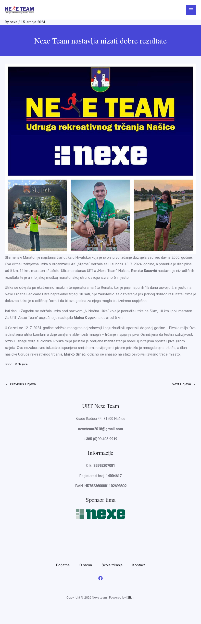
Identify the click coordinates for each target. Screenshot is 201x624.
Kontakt (138, 565)
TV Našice (20, 364)
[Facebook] (100, 578)
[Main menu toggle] (191, 10)
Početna (63, 565)
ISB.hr (130, 597)
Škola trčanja (112, 565)
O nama (85, 565)
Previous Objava (20, 384)
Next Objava (184, 384)
